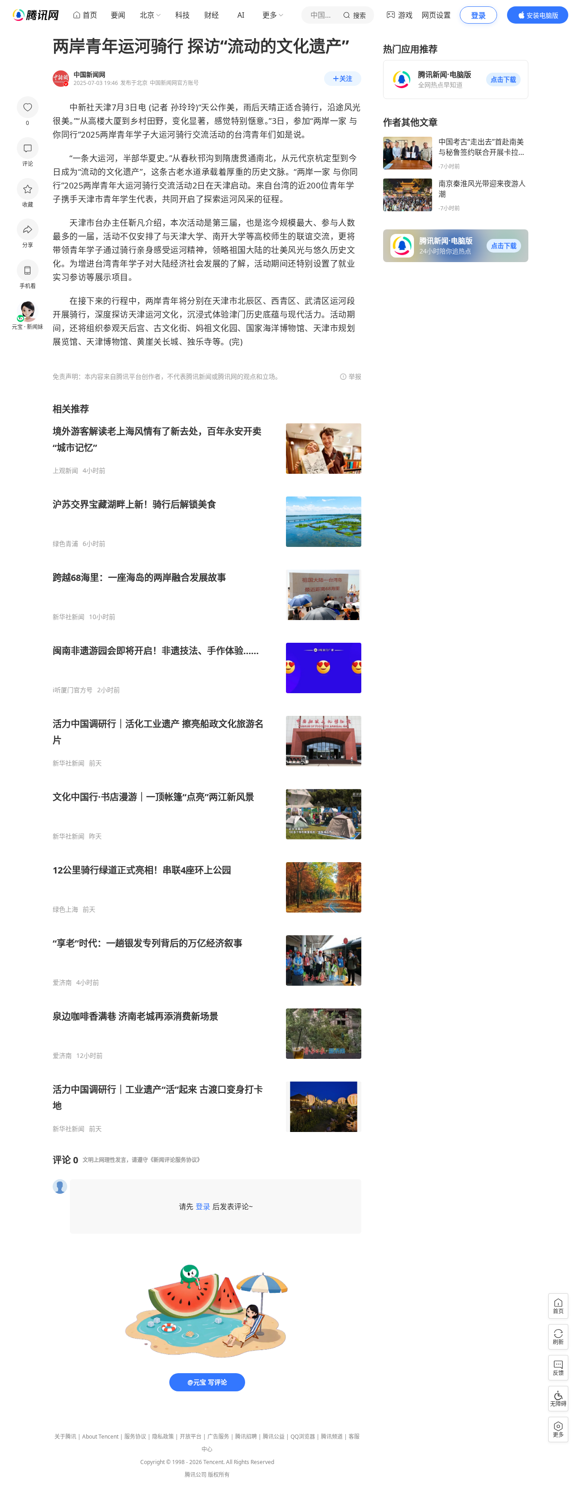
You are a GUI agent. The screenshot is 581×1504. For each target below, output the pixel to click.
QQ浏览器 (302, 1436)
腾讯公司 (196, 1475)
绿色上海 (65, 909)
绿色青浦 (65, 544)
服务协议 (135, 1436)
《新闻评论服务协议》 (175, 1160)
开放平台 (191, 1436)
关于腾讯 (65, 1436)
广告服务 (218, 1436)
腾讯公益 (274, 1436)
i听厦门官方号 (73, 690)
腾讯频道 (332, 1436)
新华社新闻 (68, 617)
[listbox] (207, 768)
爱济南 (62, 982)
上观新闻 (65, 470)
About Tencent (100, 1436)
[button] (503, 79)
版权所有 (219, 1475)
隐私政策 (163, 1436)
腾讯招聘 (246, 1436)
